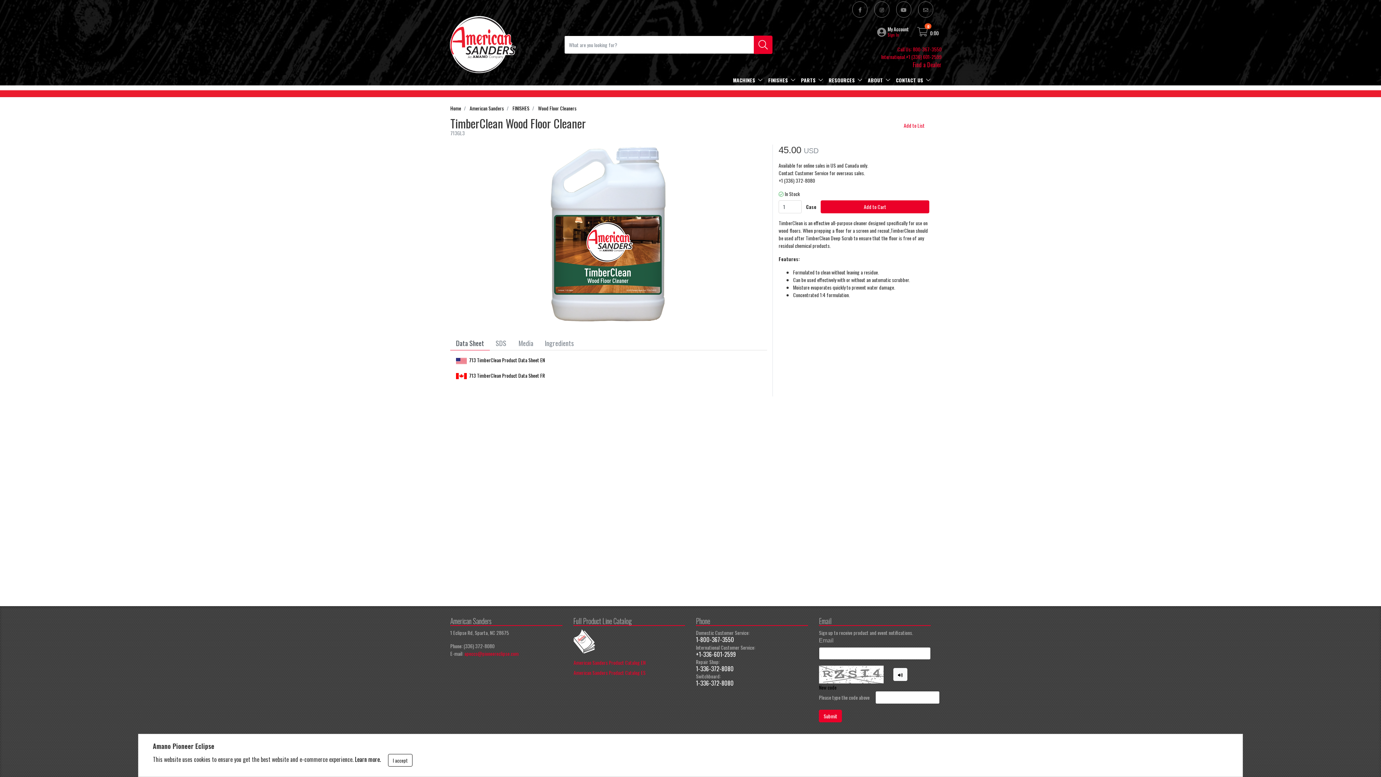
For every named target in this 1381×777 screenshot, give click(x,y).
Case (811, 206)
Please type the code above (844, 697)
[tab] (470, 343)
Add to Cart (875, 206)
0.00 (934, 33)
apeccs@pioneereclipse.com (491, 653)
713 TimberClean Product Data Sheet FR (507, 375)
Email (826, 640)
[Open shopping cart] (923, 33)
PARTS (808, 80)
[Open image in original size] (482, 43)
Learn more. (368, 759)
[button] (882, 32)
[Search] (763, 45)
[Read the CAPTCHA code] (900, 674)
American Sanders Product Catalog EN (610, 662)
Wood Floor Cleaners (557, 108)
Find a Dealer (927, 64)
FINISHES (778, 80)
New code (828, 687)
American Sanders (487, 108)
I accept (400, 760)
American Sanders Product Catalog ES (610, 672)
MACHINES (744, 80)
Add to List (914, 125)
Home (455, 108)
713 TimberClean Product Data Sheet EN (507, 360)
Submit (830, 716)
